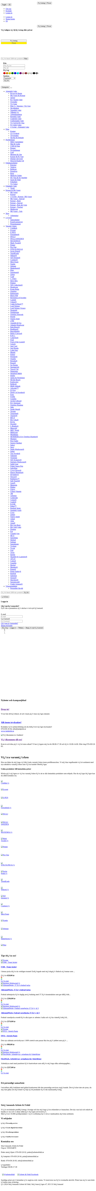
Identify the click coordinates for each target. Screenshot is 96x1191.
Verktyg (13, 167)
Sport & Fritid (15, 180)
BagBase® (14, 329)
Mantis (12, 352)
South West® (15, 409)
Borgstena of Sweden (18, 298)
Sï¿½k (6, 80)
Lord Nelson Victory (18, 308)
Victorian (13, 458)
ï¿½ (5, 73)
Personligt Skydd (16, 588)
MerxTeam (14, 262)
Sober (12, 451)
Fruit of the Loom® (17, 342)
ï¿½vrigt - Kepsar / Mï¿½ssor (21, 197)
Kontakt (9, 11)
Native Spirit (15, 517)
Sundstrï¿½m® (15, 510)
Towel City (14, 369)
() (9, 4)
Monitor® (14, 567)
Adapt (12, 519)
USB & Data (15, 146)
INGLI (12, 237)
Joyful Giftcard (15, 401)
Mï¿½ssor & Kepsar (17, 96)
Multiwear (14, 209)
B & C (12, 336)
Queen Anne (15, 319)
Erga (12, 395)
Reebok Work (15, 508)
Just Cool (13, 346)
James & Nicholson (17, 378)
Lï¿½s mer (5, 981)
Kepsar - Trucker (16, 207)
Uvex (12, 512)
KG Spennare (15, 403)
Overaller (13, 102)
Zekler (12, 515)
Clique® (13, 302)
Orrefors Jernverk (16, 315)
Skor (7, 213)
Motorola (13, 485)
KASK (13, 504)
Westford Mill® (16, 373)
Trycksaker (14, 136)
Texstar (13, 411)
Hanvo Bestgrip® (16, 472)
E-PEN (13, 232)
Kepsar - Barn (15, 201)
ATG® (12, 559)
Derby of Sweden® (17, 392)
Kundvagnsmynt (16, 222)
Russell (13, 363)
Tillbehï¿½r (14, 112)
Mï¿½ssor (14, 192)
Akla (12, 521)
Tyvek (12, 548)
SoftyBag (13, 468)
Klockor (13, 165)
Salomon (13, 576)
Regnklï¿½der (15, 117)
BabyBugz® (15, 327)
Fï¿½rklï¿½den (15, 125)
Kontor (13, 131)
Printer (12, 245)
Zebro (12, 275)
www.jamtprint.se (7, 731)
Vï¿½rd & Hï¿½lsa (17, 123)
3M (11, 494)
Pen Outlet (14, 441)
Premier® (13, 357)
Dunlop (13, 529)
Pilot (12, 270)
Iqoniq (12, 555)
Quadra (13, 359)
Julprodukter (15, 220)
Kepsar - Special (16, 203)
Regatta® (13, 361)
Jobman (13, 266)
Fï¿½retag (13, 41)
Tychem (13, 546)
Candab (13, 300)
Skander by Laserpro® (18, 557)
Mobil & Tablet (16, 176)
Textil (12, 188)
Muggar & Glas (16, 154)
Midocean (14, 432)
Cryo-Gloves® (15, 470)
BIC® (12, 418)
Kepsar (13, 194)
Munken (13, 439)
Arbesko (13, 496)
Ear (11, 531)
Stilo (12, 407)
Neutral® (13, 310)
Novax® (13, 477)
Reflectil (13, 384)
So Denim (14, 365)
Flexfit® (13, 424)
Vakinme (13, 456)
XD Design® (15, 258)
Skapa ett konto (6, 626)
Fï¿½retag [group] (41, 3)
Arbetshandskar (16, 114)
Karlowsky (14, 382)
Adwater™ (14, 388)
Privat (14, 43)
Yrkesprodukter (11, 586)
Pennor (13, 148)
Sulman (13, 542)
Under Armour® (16, 584)
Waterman (14, 371)
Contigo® (14, 260)
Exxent (13, 230)
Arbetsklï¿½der (11, 91)
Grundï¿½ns (14, 534)
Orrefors (13, 291)
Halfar (12, 376)
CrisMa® (13, 228)
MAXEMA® (15, 241)
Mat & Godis (15, 144)
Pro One (13, 247)
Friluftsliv (13, 182)
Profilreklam (10, 140)
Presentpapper (15, 224)
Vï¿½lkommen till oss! (11, 739)
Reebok (13, 574)
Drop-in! (5, 709)
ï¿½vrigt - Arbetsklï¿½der (19, 127)
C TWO (13, 279)
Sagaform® (14, 272)
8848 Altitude (15, 386)
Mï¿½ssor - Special (17, 199)
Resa (12, 173)
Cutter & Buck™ (16, 304)
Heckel (13, 565)
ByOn (12, 422)
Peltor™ (13, 506)
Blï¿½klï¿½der (15, 527)
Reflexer (13, 169)
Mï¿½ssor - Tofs (16, 211)
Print (7, 129)
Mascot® (13, 428)
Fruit (12, 340)
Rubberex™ (14, 479)
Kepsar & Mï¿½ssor (13, 190)
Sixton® (13, 578)
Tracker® (13, 416)
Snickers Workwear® (18, 462)
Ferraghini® (14, 235)
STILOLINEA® (16, 249)
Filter (25, 59)
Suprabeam (14, 544)
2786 (12, 321)
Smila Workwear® (17, 449)
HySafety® (14, 475)
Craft (12, 277)
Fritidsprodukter (11, 163)
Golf (12, 152)
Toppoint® (14, 414)
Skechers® (14, 580)
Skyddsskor (14, 108)
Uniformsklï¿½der (17, 121)
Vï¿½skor (14, 184)
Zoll (11, 550)
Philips (12, 487)
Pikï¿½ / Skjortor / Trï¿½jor (20, 106)
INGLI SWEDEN (17, 239)
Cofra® (13, 561)
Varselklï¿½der (15, 110)
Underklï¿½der (15, 119)
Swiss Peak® (15, 251)
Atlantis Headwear (17, 325)
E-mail (3, 614)
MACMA (14, 281)
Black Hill (14, 296)
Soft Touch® (15, 481)
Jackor (12, 98)
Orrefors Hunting (16, 405)
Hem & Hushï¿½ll (17, 161)
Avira (12, 552)
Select (12, 445)
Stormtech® (14, 367)
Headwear (14, 287)
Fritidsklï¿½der (11, 186)
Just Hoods (14, 348)
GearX (12, 483)
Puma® (13, 569)
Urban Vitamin (15, 491)
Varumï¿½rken (11, 226)
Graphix (13, 399)
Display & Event (16, 159)
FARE (12, 397)
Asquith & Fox (15, 323)
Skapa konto (10, 19)
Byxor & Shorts (16, 93)
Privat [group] (49, 3)
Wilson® (13, 256)
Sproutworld (15, 582)
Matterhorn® (15, 268)
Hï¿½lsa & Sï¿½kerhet (18, 178)
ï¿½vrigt (9, 218)
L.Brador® (14, 426)
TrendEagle (14, 253)
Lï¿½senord (5, 619)
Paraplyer (13, 171)
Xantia (12, 264)
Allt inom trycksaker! (11, 722)
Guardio (13, 563)
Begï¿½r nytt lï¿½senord (34, 628)
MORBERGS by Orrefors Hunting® (24, 437)
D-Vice (13, 390)
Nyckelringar (15, 150)
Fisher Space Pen (16, 466)
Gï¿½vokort (14, 133)
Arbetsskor (14, 216)
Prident (13, 283)
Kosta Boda (14, 289)
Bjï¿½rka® (14, 420)
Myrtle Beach (15, 380)
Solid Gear (14, 464)
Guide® (13, 502)
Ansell (12, 523)
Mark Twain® (15, 243)
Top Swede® (15, 454)
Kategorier (5, 87)
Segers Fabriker (16, 443)
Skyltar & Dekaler (17, 138)
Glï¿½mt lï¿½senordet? (9, 623)
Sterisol (13, 540)
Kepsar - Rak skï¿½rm (18, 205)
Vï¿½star (13, 104)
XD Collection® (16, 285)
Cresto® (13, 500)
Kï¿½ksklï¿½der (16, 100)
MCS (12, 536)
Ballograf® (14, 293)
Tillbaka (20, 628)
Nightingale (14, 312)
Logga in (9, 13)
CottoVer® (14, 338)
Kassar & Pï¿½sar (17, 157)
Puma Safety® (15, 571)
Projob (12, 317)
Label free (14, 350)
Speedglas (14, 538)
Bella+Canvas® (16, 333)
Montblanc (14, 435)
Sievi (12, 447)
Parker (12, 355)
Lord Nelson (15, 306)
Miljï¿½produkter (16, 142)
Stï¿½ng (5, 628)
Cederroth (14, 498)
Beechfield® (15, 331)
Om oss (8, 9)
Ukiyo (12, 489)
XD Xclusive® (16, 460)
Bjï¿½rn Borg (15, 525)
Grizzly (13, 344)
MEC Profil (14, 430)
